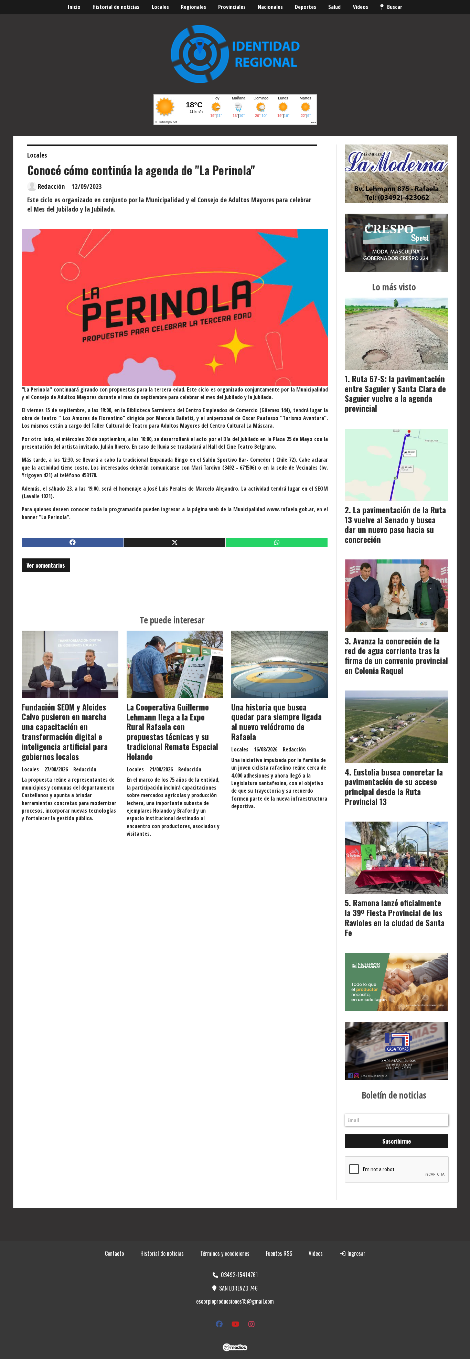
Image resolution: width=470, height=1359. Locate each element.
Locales (160, 7)
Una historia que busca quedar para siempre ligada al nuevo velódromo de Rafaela (276, 721)
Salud (334, 7)
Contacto (114, 1253)
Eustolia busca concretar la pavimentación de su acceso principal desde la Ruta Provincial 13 (394, 786)
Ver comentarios (45, 565)
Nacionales (270, 7)
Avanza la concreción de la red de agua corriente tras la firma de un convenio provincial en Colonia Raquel (396, 655)
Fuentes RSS (279, 1253)
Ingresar (355, 1253)
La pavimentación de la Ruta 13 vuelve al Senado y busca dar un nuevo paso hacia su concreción (395, 524)
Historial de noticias (116, 7)
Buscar (394, 7)
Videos (360, 7)
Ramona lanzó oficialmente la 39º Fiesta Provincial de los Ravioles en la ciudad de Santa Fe (395, 917)
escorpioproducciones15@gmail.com (235, 1301)
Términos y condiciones (224, 1253)
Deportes (305, 7)
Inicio (74, 7)
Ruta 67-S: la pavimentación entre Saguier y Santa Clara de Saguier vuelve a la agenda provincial (395, 393)
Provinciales (232, 7)
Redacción (51, 186)
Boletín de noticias (394, 1095)
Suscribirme (396, 1141)
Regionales (193, 7)
